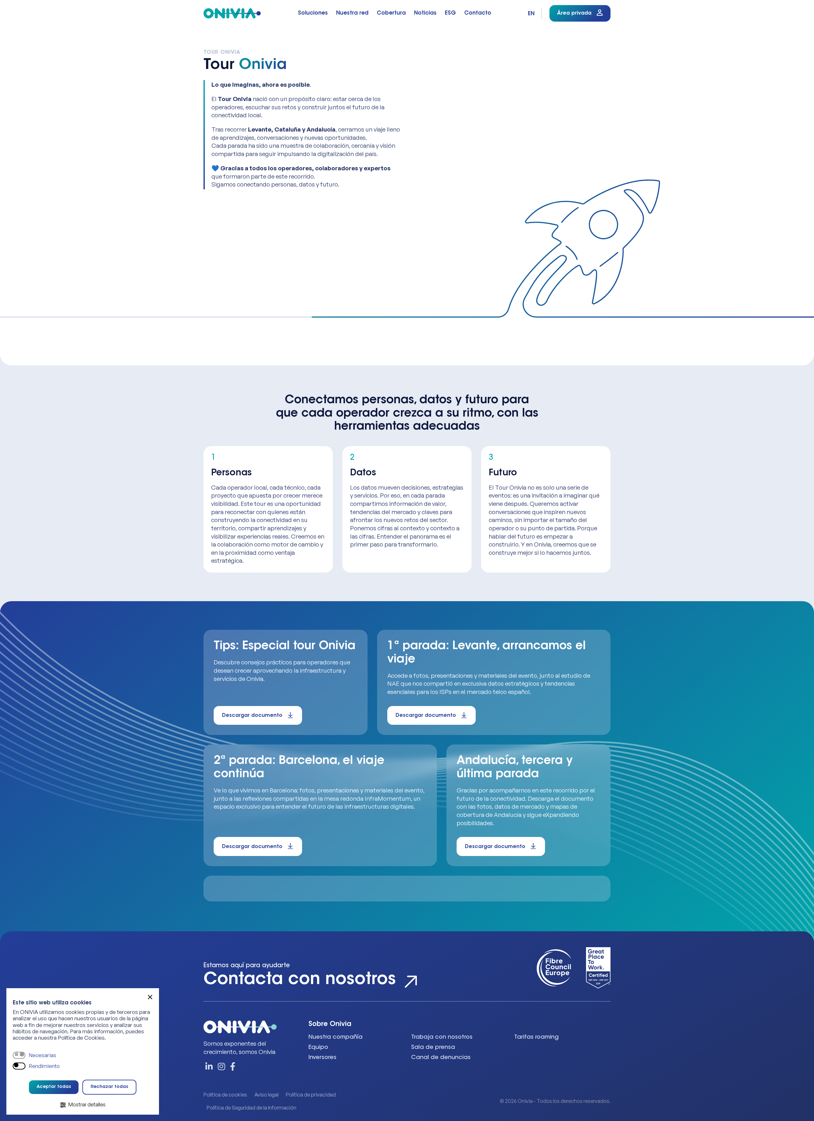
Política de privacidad (311, 1094)
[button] (150, 997)
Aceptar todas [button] (54, 1087)
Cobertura (391, 13)
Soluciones (313, 13)
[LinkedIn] (209, 1067)
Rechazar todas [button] (109, 1087)
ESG (450, 13)
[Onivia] (232, 13)
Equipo (318, 1047)
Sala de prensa (433, 1047)
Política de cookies (225, 1094)
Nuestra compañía (335, 1037)
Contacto (477, 13)
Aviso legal (266, 1094)
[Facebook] (231, 1067)
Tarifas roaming (536, 1037)
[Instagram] (221, 1067)
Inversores (322, 1058)
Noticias (425, 13)
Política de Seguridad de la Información (251, 1107)
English (531, 14)
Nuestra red (352, 13)
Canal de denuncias (441, 1058)
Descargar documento (252, 715)
